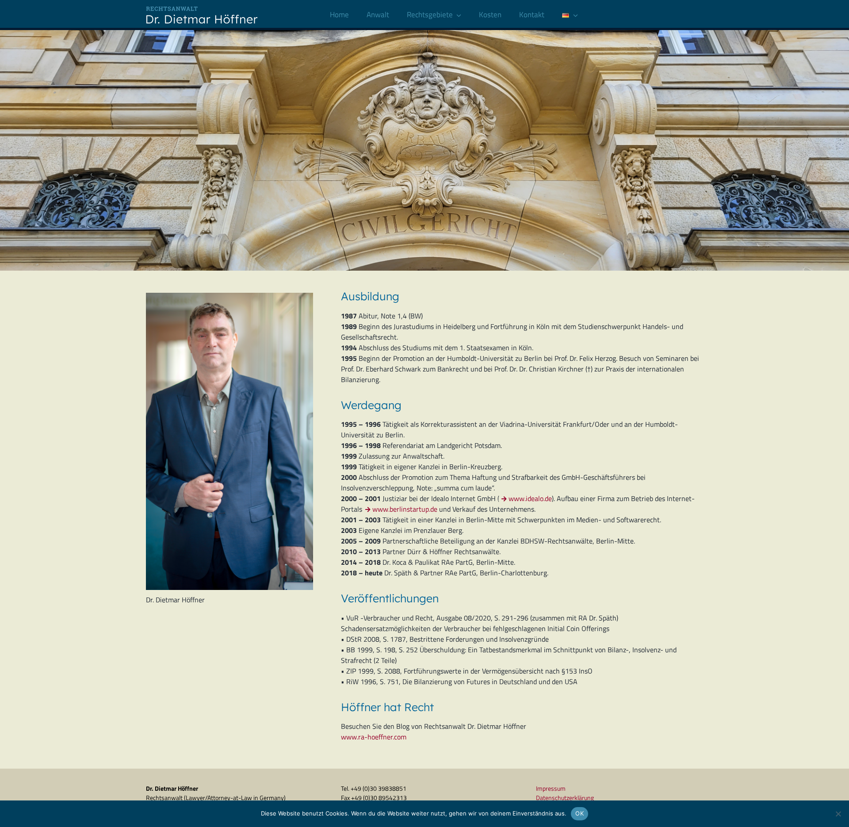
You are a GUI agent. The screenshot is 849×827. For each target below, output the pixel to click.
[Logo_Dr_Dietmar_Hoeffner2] (205, 8)
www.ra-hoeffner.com (373, 736)
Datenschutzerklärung (565, 797)
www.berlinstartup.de (404, 509)
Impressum (551, 788)
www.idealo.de (530, 498)
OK (579, 813)
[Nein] (838, 813)
